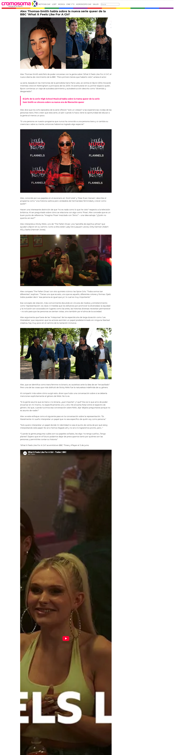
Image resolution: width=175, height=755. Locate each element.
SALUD (96, 4)
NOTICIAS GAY (44, 4)
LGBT (54, 4)
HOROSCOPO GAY (83, 4)
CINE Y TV (70, 4)
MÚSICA (61, 4)
